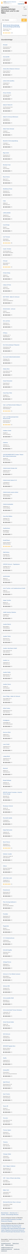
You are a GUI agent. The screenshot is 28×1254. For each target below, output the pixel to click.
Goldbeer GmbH (7, 430)
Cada (4, 200)
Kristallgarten (6, 720)
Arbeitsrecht (21, 1230)
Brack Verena (6, 176)
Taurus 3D (5, 1106)
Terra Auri (5, 1118)
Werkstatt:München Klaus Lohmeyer (12, 1202)
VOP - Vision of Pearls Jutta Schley (11, 1178)
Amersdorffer (6, 56)
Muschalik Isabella (7, 818)
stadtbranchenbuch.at (6, 1249)
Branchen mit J (14, 1213)
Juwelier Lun (6, 660)
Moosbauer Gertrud (8, 806)
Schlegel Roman (7, 962)
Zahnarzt (22, 1231)
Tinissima (5, 1142)
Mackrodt (5, 768)
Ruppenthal (6, 926)
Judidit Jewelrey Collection (9, 612)
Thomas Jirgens (7, 1130)
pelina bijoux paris (7, 878)
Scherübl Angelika (7, 950)
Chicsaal (5, 260)
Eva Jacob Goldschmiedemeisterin (11, 357)
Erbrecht (3, 1231)
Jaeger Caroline (7, 600)
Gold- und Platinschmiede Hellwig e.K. (12, 405)
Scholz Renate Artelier (8, 1022)
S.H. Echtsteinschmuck (8, 938)
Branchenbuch (4, 1213)
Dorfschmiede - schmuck (9, 308)
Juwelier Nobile (6, 672)
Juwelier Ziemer (7, 684)
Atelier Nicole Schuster (8, 128)
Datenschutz (16, 1243)
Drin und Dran (6, 321)
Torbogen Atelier (7, 1154)
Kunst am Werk (7, 732)
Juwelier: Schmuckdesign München (10, 1214)
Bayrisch (9, 1226)
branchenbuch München (9, 1)
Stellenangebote (9, 1245)
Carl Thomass (6, 236)
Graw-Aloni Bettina (7, 516)
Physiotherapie (9, 1231)
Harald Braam (6, 540)
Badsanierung (9, 1225)
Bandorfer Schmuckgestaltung (10, 140)
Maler (23, 1228)
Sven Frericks (6, 1094)
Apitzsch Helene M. (8, 104)
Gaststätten (4, 1226)
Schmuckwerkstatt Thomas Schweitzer (12, 1010)
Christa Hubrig (6, 272)
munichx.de (16, 1249)
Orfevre (5, 866)
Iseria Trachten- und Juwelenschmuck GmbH (14, 588)
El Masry (5, 333)
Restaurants (4, 1221)
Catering (15, 1225)
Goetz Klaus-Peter (7, 393)
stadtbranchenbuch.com (7, 1247)
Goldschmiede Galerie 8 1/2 (10, 480)
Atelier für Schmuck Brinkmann (10, 116)
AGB (2, 1245)
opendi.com (4, 1250)
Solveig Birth (6, 1070)
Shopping (9, 1221)
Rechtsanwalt (14, 1230)
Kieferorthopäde (14, 1228)
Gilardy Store (6, 369)
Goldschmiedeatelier (8, 504)
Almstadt (5, 44)
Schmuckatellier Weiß (8, 998)
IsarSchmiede (6, 576)
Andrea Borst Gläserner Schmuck (11, 68)
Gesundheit (7, 1219)
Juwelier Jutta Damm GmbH (10, 648)
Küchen (20, 1228)
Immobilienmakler (5, 1228)
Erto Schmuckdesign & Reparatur (11, 345)
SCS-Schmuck (6, 1034)
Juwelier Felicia (7, 636)
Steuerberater (16, 1231)
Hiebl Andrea (6, 552)
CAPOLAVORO (6, 212)
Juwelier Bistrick (7, 624)
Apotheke (3, 1225)
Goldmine (5, 442)
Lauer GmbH (6, 744)
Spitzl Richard (6, 1082)
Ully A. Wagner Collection (9, 1166)
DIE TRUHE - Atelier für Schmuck (11, 296)
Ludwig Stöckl (6, 756)
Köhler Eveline (6, 708)
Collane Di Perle (7, 284)
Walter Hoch (6, 1190)
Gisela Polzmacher (7, 381)
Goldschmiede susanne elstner (10, 492)
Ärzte (2, 1219)
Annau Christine (7, 92)
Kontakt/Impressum (6, 1243)
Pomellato (5, 914)
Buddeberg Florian (7, 188)
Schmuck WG (6, 986)
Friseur (19, 1225)
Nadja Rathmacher (7, 830)
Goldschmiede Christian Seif (10, 468)
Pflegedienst (8, 1230)
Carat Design (6, 224)
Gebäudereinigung (16, 1226)
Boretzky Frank (6, 164)
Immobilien (19, 1219)
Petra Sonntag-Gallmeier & (9, 902)
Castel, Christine (7, 248)
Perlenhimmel (6, 890)
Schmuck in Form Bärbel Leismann (11, 974)
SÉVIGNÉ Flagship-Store (9, 1046)
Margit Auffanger (7, 780)
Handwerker (13, 1219)
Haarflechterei (6, 528)
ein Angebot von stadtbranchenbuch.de (7, 3)
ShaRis (5, 1058)
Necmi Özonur (6, 842)
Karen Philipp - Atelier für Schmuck (11, 696)
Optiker (3, 1230)
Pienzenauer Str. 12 (7, 30)
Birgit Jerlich (6, 152)
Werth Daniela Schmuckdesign (11, 25)
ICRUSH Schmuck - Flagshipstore (11, 564)
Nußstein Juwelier (7, 854)
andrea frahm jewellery (8, 80)
